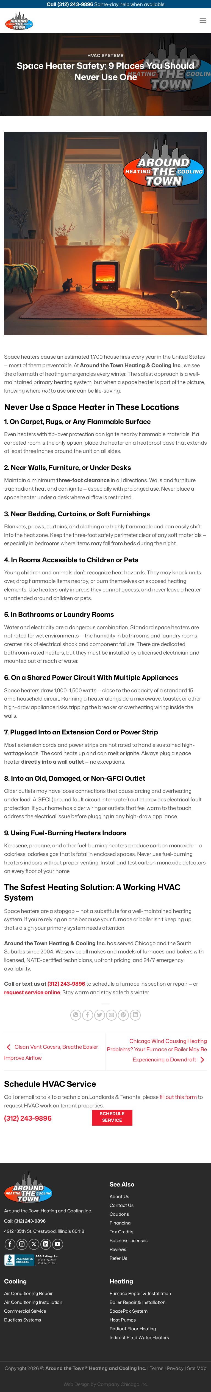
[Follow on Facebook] (10, 1244)
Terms (156, 1368)
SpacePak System (129, 1311)
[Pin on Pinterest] (123, 1015)
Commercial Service (25, 1311)
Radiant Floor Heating (133, 1329)
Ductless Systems (22, 1320)
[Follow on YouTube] (57, 1244)
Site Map (197, 1368)
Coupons (119, 1214)
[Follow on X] (34, 1244)
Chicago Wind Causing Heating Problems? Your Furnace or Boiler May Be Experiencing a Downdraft (157, 1050)
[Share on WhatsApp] (75, 1015)
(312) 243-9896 (75, 4)
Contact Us (122, 1205)
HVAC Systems (105, 55)
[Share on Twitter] (99, 1015)
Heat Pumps (123, 1320)
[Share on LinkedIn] (135, 1015)
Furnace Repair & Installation (140, 1293)
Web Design (76, 1384)
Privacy (175, 1368)
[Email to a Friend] (111, 1015)
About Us (119, 1196)
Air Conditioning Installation (33, 1302)
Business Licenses (129, 1240)
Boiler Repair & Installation (138, 1302)
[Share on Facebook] (87, 1015)
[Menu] (203, 20)
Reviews (118, 1249)
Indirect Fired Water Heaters (139, 1337)
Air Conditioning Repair (28, 1293)
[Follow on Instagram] (21, 1244)
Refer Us (118, 1258)
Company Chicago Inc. (122, 1384)
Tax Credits (121, 1232)
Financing (120, 1223)
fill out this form (178, 1097)
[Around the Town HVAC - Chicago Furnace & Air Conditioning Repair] (24, 20)
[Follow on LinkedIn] (45, 1244)
